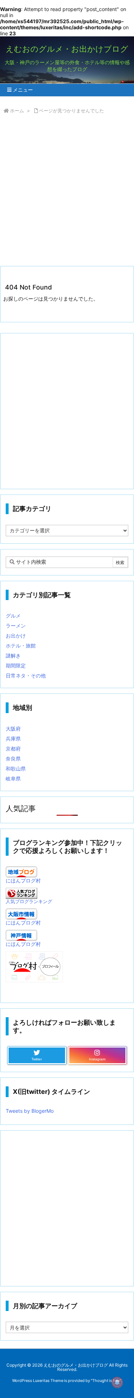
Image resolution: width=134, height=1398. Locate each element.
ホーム (17, 110)
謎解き (13, 655)
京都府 (13, 749)
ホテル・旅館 (21, 645)
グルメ (13, 616)
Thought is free (106, 1380)
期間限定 (16, 665)
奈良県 (13, 759)
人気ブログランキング (29, 901)
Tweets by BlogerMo (30, 1111)
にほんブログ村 (23, 880)
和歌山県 (16, 768)
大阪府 (13, 729)
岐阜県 (13, 778)
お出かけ (16, 636)
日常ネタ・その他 (26, 675)
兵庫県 (13, 739)
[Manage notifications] (117, 1382)
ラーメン (16, 626)
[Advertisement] (67, 191)
